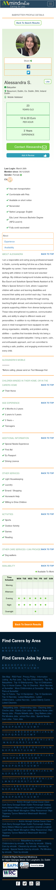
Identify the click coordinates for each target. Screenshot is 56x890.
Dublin (29, 804)
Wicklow (5, 816)
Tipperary (6, 813)
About (5, 235)
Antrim (20, 801)
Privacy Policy (29, 676)
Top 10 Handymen (25, 693)
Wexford (42, 813)
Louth (4, 810)
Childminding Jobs (28, 707)
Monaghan (25, 810)
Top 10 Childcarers (43, 682)
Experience (9, 241)
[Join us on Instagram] (38, 883)
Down (23, 804)
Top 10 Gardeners (43, 693)
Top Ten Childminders (33, 679)
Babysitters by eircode (31, 840)
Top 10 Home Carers (11, 685)
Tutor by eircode (20, 851)
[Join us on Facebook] (18, 883)
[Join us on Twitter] (25, 883)
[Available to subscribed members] (10, 179)
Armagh (27, 801)
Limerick (39, 807)
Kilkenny (18, 807)
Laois (25, 807)
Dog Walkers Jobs (43, 713)
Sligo (50, 810)
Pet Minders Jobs (10, 716)
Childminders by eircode (13, 843)
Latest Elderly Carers (40, 699)
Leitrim (31, 807)
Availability (9, 247)
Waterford (22, 813)
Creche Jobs (8, 710)
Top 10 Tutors (8, 693)
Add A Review (28, 155)
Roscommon (41, 810)
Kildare (11, 807)
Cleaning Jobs (44, 707)
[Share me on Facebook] (27, 67)
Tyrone (14, 813)
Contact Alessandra (28, 146)
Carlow (34, 801)
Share (27, 60)
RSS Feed (16, 676)
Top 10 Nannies (9, 696)
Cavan (41, 801)
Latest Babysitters (26, 696)
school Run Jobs (27, 716)
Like (48, 81)
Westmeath (33, 813)
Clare (47, 801)
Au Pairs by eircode (35, 843)
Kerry (4, 807)
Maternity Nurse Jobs (43, 710)
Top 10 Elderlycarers (23, 682)
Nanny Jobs (7, 713)
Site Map (6, 676)
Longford (47, 807)
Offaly (32, 810)
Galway (47, 804)
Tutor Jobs (18, 719)
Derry (9, 804)
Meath (16, 810)
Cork (4, 804)
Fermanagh (38, 804)
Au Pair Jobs (15, 679)
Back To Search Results (28, 22)
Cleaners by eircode (27, 846)
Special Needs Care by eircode (25, 849)
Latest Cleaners (9, 702)
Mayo (10, 810)
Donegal (16, 804)
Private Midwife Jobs (24, 713)
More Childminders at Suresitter (29, 688)
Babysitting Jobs (10, 707)
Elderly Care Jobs (23, 710)
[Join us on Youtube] (31, 883)
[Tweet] (27, 72)
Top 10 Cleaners (30, 685)
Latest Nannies (22, 699)
